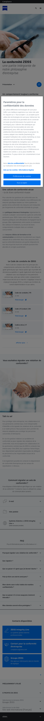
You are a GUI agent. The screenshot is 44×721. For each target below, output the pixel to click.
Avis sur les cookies (10, 170)
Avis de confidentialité (16, 163)
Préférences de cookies (22, 176)
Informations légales (26, 170)
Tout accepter (22, 183)
